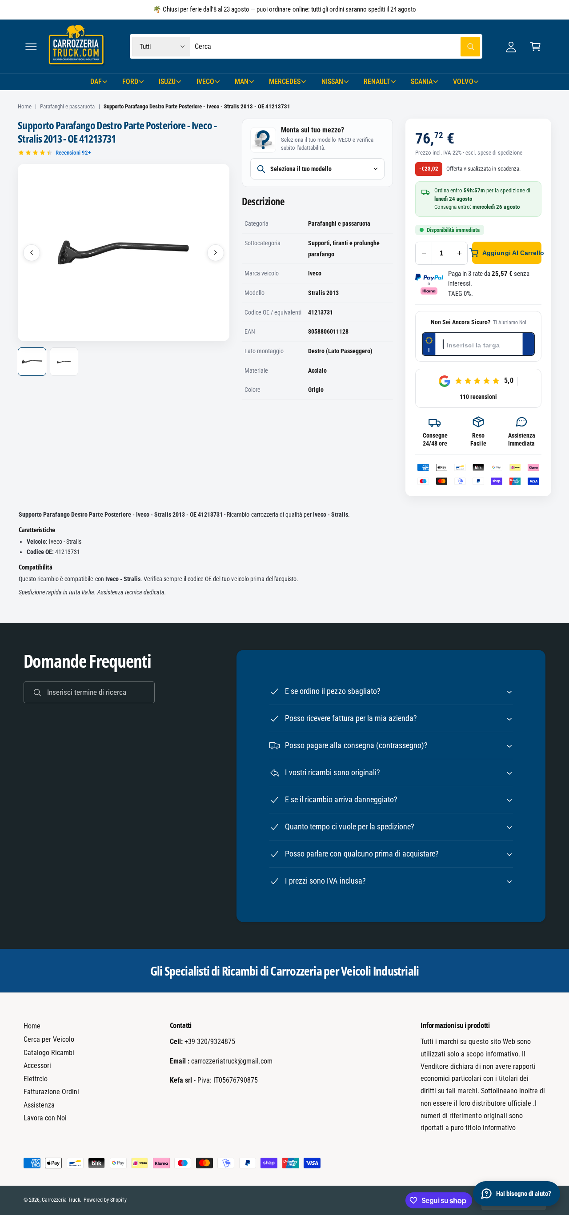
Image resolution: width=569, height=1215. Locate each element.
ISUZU (167, 81)
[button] (31, 46)
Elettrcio (36, 1079)
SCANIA (422, 81)
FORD (130, 81)
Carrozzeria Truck (61, 1200)
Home (25, 106)
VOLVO (463, 81)
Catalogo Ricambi (49, 1052)
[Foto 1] (32, 361)
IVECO (205, 81)
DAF (96, 81)
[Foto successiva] (215, 252)
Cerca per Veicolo (49, 1039)
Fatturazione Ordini (51, 1092)
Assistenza (39, 1105)
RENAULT (377, 81)
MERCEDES (285, 81)
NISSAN (332, 81)
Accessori (37, 1065)
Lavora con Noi (45, 1118)
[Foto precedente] (31, 252)
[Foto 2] (64, 361)
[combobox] (337, 46)
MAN (241, 81)
